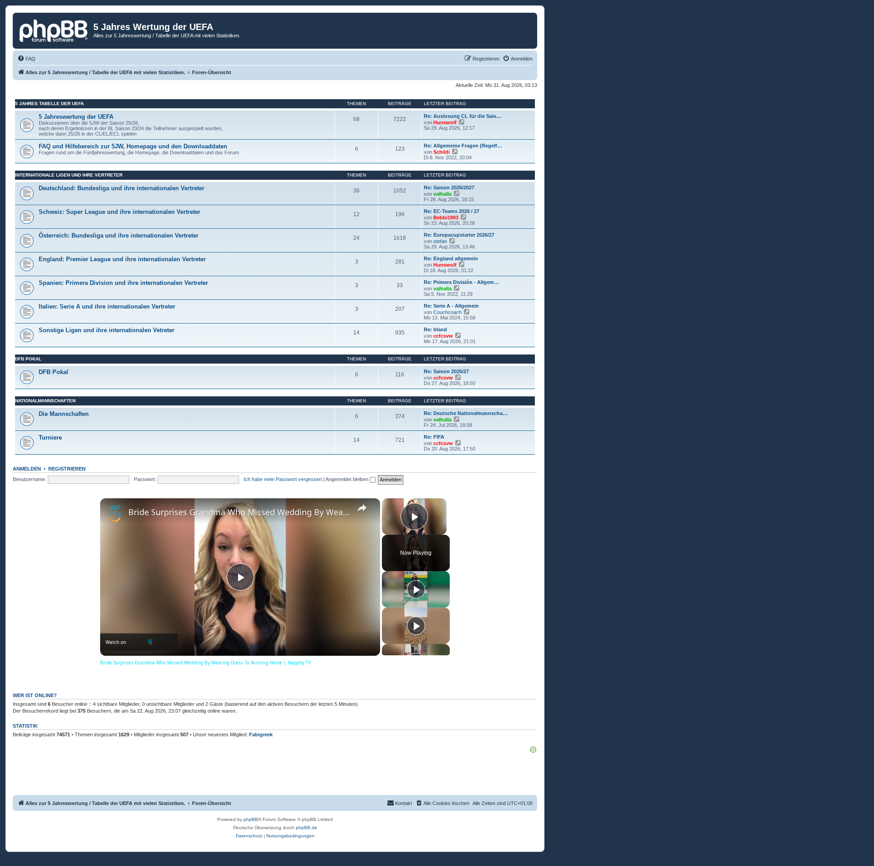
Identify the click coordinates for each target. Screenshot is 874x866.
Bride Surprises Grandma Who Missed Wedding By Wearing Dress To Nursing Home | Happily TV (238, 511)
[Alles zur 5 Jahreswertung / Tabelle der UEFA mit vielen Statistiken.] (54, 29)
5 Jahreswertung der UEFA (76, 116)
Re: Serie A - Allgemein (451, 306)
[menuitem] (26, 58)
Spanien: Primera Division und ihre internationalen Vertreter (123, 282)
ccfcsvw (443, 336)
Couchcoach (447, 312)
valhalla (442, 194)
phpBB (251, 819)
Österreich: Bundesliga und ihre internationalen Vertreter (118, 235)
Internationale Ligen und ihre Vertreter (68, 174)
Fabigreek (261, 734)
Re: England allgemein (451, 258)
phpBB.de (306, 827)
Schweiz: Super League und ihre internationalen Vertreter (119, 211)
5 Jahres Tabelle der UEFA (49, 103)
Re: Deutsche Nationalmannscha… (466, 413)
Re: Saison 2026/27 (446, 371)
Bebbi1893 (445, 217)
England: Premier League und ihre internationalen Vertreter (122, 259)
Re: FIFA (434, 437)
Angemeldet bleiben (347, 479)
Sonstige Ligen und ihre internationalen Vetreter (106, 330)
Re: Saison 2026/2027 (449, 187)
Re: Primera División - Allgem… (461, 282)
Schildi (441, 152)
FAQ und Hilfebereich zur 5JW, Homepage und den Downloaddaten (133, 146)
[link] (115, 513)
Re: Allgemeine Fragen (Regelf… (463, 145)
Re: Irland (435, 329)
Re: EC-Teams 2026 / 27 (451, 211)
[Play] (416, 589)
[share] (362, 508)
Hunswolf (445, 122)
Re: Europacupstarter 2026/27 (459, 235)
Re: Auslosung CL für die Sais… (462, 116)
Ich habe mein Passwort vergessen (283, 479)
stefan (440, 241)
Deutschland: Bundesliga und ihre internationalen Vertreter (121, 188)
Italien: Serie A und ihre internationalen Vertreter (107, 306)
